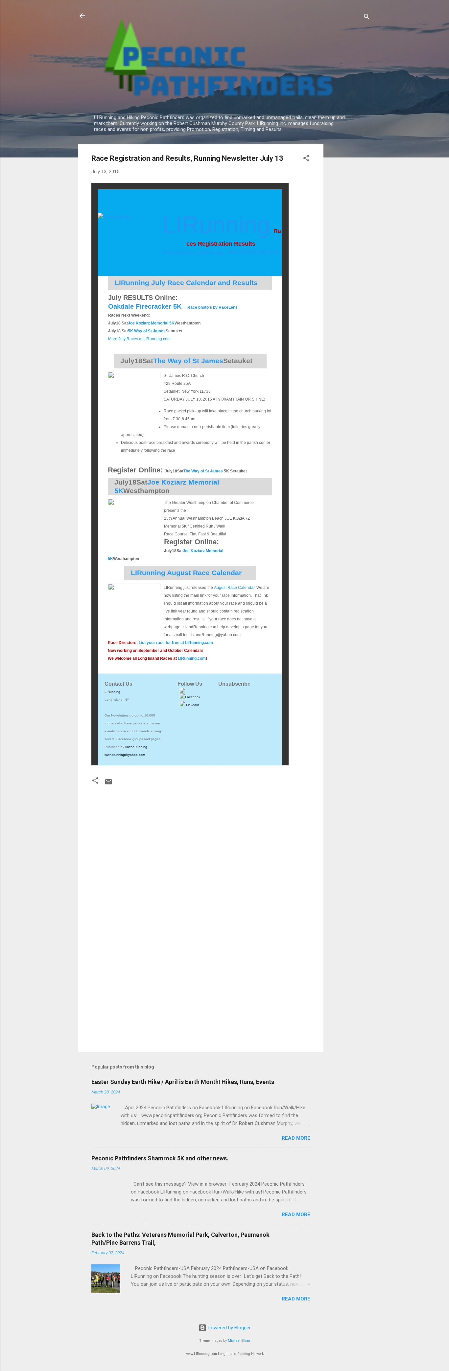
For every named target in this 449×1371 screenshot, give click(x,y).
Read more (296, 1138)
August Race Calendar (234, 587)
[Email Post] (108, 784)
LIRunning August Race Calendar (186, 572)
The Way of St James (203, 471)
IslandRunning (136, 747)
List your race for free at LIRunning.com (176, 642)
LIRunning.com (192, 658)
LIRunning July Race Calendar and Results (186, 282)
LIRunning (112, 692)
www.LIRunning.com (253, 252)
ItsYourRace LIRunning (193, 252)
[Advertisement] (350, 242)
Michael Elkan (239, 1341)
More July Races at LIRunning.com (139, 339)
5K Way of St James (147, 331)
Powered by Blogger (228, 1328)
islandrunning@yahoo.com (125, 755)
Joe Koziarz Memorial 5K (151, 323)
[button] (306, 159)
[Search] (367, 18)
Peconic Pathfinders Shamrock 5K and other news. (159, 1158)
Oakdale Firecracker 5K (144, 306)
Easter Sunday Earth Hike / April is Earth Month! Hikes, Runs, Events (182, 1081)
